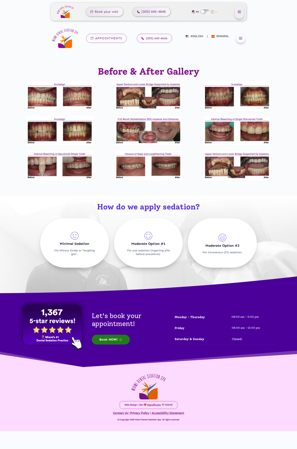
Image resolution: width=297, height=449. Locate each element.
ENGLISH (197, 36)
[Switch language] (205, 11)
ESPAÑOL (222, 36)
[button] (239, 11)
